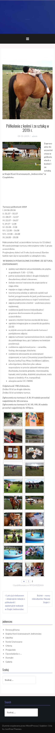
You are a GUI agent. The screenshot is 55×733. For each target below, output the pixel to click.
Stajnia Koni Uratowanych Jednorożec (24, 633)
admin (34, 136)
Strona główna (13, 629)
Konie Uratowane (14, 641)
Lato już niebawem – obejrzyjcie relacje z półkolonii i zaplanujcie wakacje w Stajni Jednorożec (15, 602)
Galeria (9, 661)
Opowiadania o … (14, 653)
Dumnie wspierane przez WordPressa (20, 725)
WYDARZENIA (36, 585)
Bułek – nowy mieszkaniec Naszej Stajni (41, 599)
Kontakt (9, 657)
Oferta (9, 645)
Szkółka (9, 637)
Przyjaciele (11, 649)
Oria (50, 725)
